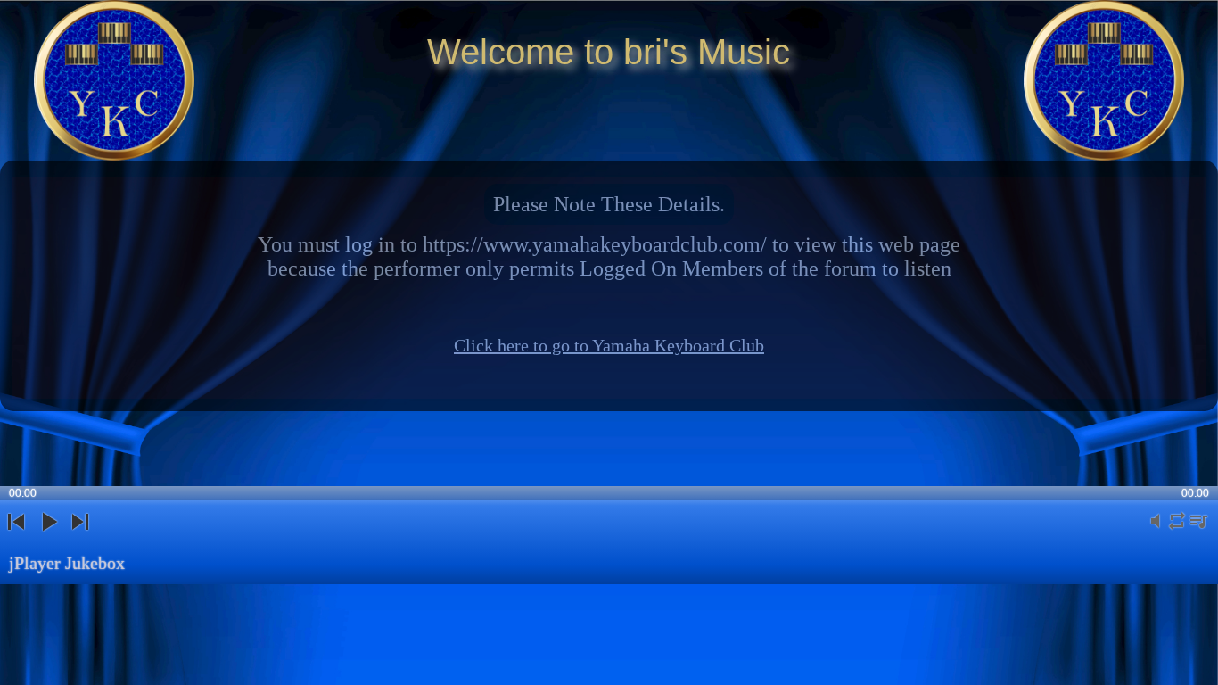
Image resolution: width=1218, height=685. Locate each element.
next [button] (81, 536)
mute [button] (1155, 531)
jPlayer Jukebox (67, 563)
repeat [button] (1177, 531)
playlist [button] (1198, 531)
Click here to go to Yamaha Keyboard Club (609, 345)
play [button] (48, 536)
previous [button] (16, 536)
